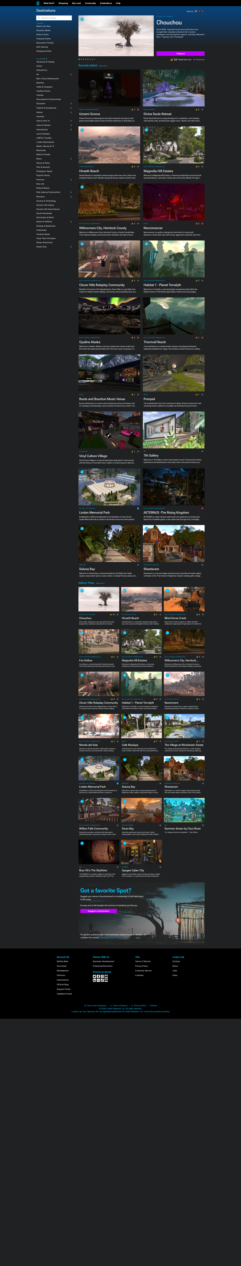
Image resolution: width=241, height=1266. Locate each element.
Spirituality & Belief (45, 217)
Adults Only (41, 247)
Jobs (174, 561)
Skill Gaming (42, 47)
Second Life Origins (45, 205)
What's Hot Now (43, 26)
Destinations (63, 570)
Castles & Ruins (43, 91)
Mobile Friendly (43, 154)
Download (61, 556)
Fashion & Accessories (46, 108)
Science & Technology (46, 201)
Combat (39, 95)
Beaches (40, 83)
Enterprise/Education (103, 556)
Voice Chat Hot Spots (45, 238)
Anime (39, 66)
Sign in (186, 3)
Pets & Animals (43, 167)
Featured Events (43, 39)
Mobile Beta (62, 552)
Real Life (40, 184)
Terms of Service (142, 552)
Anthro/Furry (41, 70)
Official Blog (63, 575)
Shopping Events (43, 51)
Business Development (103, 552)
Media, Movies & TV (45, 146)
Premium (40, 180)
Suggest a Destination (98, 501)
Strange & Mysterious (45, 226)
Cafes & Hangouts (44, 87)
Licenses (139, 566)
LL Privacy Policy (138, 596)
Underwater (41, 230)
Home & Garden (43, 125)
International (42, 129)
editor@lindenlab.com (109, 528)
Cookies (153, 596)
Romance (40, 197)
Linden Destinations (45, 142)
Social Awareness (44, 213)
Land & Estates (43, 134)
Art (37, 74)
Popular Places (43, 175)
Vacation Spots (43, 234)
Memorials (41, 150)
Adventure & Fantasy (45, 62)
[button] (49, 3)
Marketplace (63, 561)
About (175, 556)
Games (39, 112)
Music (39, 159)
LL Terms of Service (118, 596)
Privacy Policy (141, 556)
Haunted (40, 116)
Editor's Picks (42, 34)
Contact (176, 552)
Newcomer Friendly (45, 43)
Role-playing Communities (48, 192)
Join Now (180, 53)
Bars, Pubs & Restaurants (47, 78)
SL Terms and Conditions (95, 596)
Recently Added (43, 30)
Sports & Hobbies (44, 221)
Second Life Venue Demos (48, 209)
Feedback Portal (64, 584)
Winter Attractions (44, 242)
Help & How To (43, 121)
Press (175, 566)
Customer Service (143, 561)
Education (40, 103)
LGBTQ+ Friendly (43, 138)
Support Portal (63, 580)
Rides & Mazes (42, 188)
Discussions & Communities (48, 99)
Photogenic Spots (44, 171)
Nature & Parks (43, 163)
